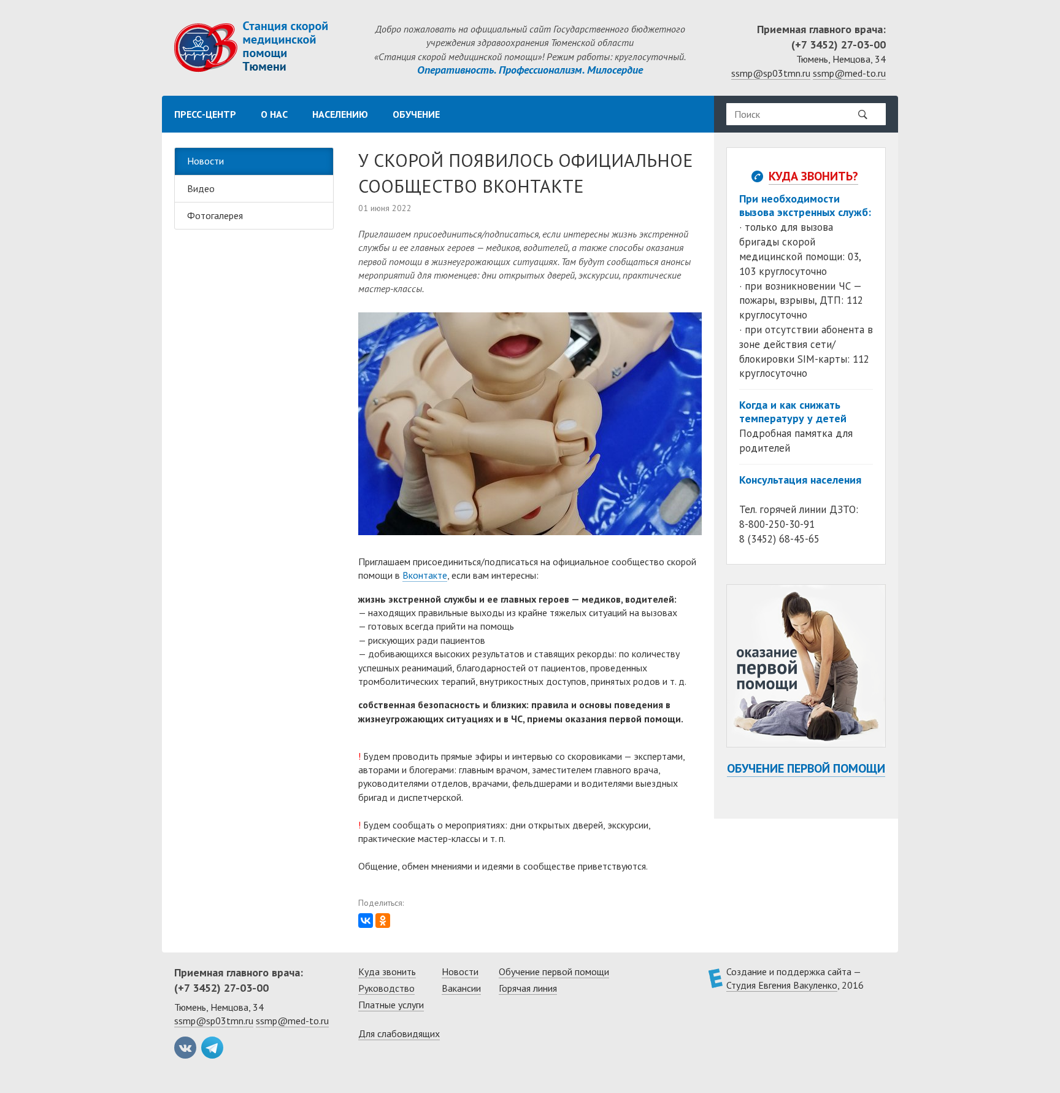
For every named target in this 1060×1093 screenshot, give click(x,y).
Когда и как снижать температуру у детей (793, 411)
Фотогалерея (215, 215)
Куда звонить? (813, 176)
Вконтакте (424, 575)
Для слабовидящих (399, 1033)
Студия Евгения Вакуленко (781, 985)
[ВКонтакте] (365, 920)
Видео (201, 188)
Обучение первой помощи (806, 768)
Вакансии (461, 988)
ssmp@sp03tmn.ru (770, 73)
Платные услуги (391, 1004)
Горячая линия (528, 988)
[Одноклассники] (382, 920)
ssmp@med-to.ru (849, 73)
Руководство (386, 988)
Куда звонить (387, 971)
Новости (205, 161)
